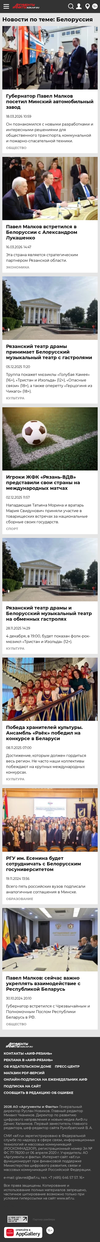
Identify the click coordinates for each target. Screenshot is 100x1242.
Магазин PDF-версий (24, 1073)
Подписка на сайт (22, 1086)
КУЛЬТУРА (15, 398)
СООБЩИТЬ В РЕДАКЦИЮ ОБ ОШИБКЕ (38, 1093)
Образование (19, 899)
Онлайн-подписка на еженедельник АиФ (45, 1079)
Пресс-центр (67, 1066)
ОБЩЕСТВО (16, 147)
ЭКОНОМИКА (17, 267)
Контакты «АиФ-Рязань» (28, 1053)
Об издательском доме (27, 1066)
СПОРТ (12, 528)
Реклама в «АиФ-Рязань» (28, 1060)
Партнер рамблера (44, 1219)
